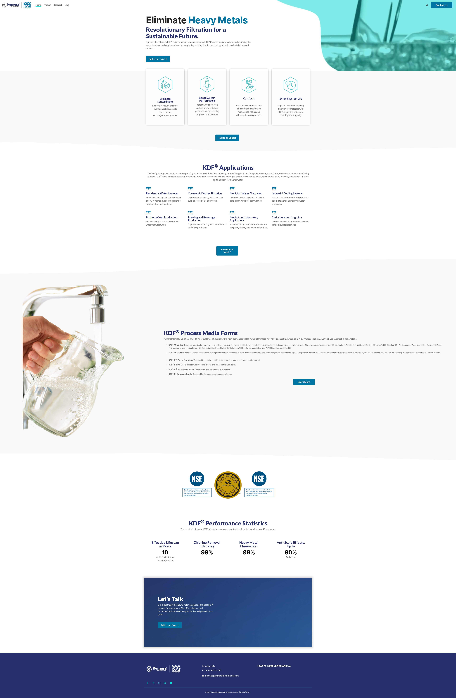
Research (57, 5)
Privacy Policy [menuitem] (244, 692)
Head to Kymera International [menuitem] (274, 666)
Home (38, 5)
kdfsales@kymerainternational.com (222, 675)
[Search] (426, 5)
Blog (67, 5)
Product (47, 5)
